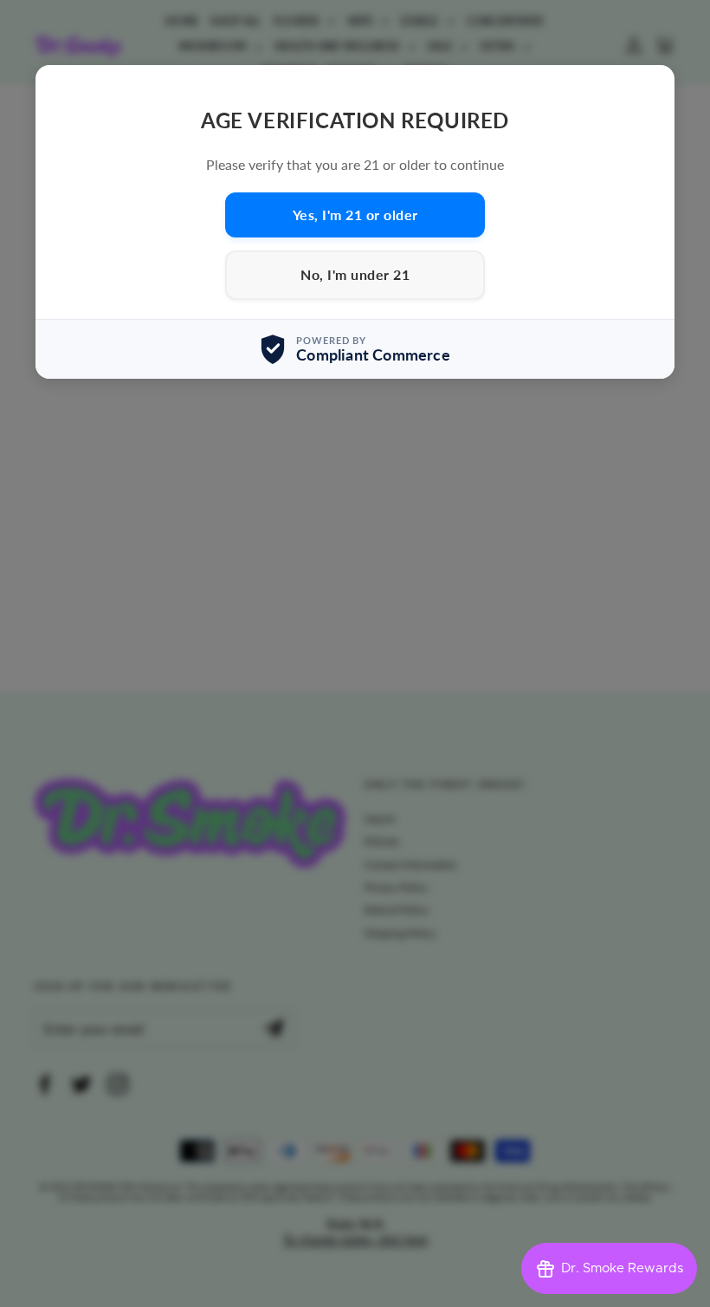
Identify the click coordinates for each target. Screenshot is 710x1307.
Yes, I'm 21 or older (355, 214)
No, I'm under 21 (355, 274)
